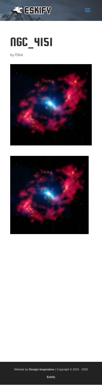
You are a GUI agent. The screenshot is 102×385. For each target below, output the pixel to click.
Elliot (19, 55)
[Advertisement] (51, 296)
